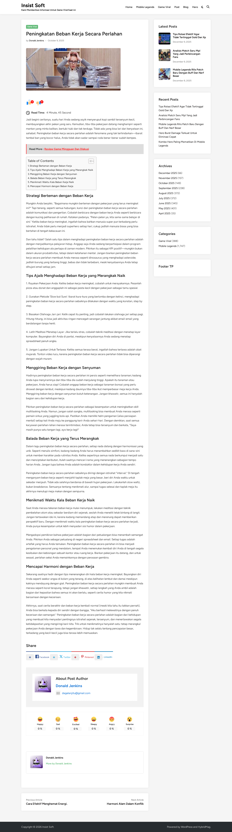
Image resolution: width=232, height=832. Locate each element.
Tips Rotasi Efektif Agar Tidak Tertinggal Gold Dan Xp (189, 36)
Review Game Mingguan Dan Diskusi (66, 149)
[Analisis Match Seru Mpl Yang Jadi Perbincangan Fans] (164, 51)
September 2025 (168, 188)
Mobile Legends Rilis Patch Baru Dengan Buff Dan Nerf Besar (188, 73)
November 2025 (168, 178)
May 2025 (164, 208)
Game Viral (164, 7)
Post (176, 7)
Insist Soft (33, 5)
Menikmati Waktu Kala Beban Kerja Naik (52, 182)
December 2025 (168, 173)
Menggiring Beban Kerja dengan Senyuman (53, 173)
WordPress (187, 826)
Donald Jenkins (36, 40)
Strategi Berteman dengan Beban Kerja (51, 165)
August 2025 (166, 193)
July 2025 (164, 198)
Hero (195, 7)
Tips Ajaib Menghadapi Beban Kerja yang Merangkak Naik (61, 169)
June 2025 (165, 203)
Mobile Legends (145, 7)
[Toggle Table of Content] (89, 161)
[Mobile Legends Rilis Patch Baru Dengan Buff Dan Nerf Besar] (164, 69)
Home (128, 7)
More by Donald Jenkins (59, 763)
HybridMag (204, 826)
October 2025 (166, 183)
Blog (185, 7)
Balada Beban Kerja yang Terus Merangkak (53, 178)
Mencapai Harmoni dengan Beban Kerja (51, 186)
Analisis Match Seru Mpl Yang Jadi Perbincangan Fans (186, 54)
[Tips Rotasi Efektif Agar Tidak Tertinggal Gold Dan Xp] (164, 34)
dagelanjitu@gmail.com (76, 693)
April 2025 (164, 213)
